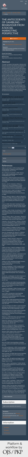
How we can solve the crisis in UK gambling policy (11, 142)
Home (4, 12)
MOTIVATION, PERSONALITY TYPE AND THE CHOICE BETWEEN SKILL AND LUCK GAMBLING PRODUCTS (13, 97)
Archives (9, 12)
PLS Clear (18, 413)
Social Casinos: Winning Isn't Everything (10, 107)
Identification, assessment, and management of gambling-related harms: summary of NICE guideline (13, 126)
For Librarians (7, 432)
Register (21, 1)
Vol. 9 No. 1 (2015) (16, 12)
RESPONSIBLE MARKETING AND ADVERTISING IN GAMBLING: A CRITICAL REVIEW (12, 103)
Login (26, 1)
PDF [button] (18, 38)
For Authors (6, 430)
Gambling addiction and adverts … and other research (12, 135)
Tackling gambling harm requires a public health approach (13, 130)
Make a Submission (8, 396)
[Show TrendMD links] (25, 147)
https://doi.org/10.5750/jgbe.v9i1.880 (13, 44)
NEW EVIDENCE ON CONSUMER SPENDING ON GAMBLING (12, 113)
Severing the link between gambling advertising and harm (13, 138)
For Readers (6, 427)
